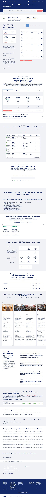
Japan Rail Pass (38, 482)
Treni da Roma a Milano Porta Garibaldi (28, 439)
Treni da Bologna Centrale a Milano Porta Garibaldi (30, 442)
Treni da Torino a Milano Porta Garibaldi (38, 441)
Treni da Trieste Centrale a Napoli (7, 433)
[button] (21, 11)
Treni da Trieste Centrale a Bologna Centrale (29, 434)
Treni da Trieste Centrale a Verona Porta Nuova (29, 436)
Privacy (20, 496)
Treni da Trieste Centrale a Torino (37, 433)
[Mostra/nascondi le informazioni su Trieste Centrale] (42, 403)
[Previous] (12, 175)
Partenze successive (36, 157)
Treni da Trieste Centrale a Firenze (27, 433)
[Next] (42, 25)
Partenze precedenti (10, 157)
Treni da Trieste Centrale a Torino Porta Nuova (9, 439)
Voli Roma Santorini (20, 484)
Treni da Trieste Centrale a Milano (37, 412)
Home (3, 461)
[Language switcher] (29, 1)
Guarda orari (5, 42)
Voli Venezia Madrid (20, 482)
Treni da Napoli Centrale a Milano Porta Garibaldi (29, 444)
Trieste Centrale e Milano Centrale (32, 395)
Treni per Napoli (5, 483)
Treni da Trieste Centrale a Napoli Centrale (39, 436)
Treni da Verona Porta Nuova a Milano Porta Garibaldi (20, 444)
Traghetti (15, 1)
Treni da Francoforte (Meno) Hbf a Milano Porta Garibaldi (31, 447)
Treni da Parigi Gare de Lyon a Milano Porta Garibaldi (20, 442)
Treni (7, 1)
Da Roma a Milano (38, 483)
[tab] (24, 28)
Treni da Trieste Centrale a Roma (17, 431)
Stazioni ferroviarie (39, 485)
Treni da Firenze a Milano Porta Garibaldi (28, 441)
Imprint (10, 496)
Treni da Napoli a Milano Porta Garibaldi (8, 441)
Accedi (42, 1)
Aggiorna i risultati (22, 132)
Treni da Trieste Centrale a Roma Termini (18, 412)
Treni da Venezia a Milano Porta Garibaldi (38, 439)
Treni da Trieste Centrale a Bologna (7, 434)
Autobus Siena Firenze (13, 484)
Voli (12, 1)
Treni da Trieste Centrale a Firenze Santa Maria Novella (10, 414)
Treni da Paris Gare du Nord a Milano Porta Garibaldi (10, 444)
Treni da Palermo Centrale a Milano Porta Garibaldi (9, 447)
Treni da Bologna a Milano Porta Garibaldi (8, 442)
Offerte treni (4, 485)
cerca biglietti (5, 33)
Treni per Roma (5, 484)
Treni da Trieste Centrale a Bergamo (18, 439)
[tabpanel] (23, 230)
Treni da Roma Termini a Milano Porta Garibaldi (19, 441)
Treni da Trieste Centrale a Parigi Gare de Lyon (19, 434)
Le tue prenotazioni (34, 1)
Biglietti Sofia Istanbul (39, 484)
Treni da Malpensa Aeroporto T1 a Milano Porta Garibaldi (10, 457)
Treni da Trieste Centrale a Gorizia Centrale (18, 414)
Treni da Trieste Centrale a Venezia (27, 414)
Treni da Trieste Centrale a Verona (37, 434)
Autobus (10, 1)
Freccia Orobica (5, 482)
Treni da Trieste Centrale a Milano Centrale (8, 412)
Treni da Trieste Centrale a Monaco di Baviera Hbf (19, 436)
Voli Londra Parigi (20, 483)
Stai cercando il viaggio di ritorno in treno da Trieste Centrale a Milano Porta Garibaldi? (12, 423)
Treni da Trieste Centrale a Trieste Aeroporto (29, 412)
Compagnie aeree (20, 485)
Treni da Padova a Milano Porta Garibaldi (18, 447)
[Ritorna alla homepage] (5, 1)
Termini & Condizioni (15, 496)
